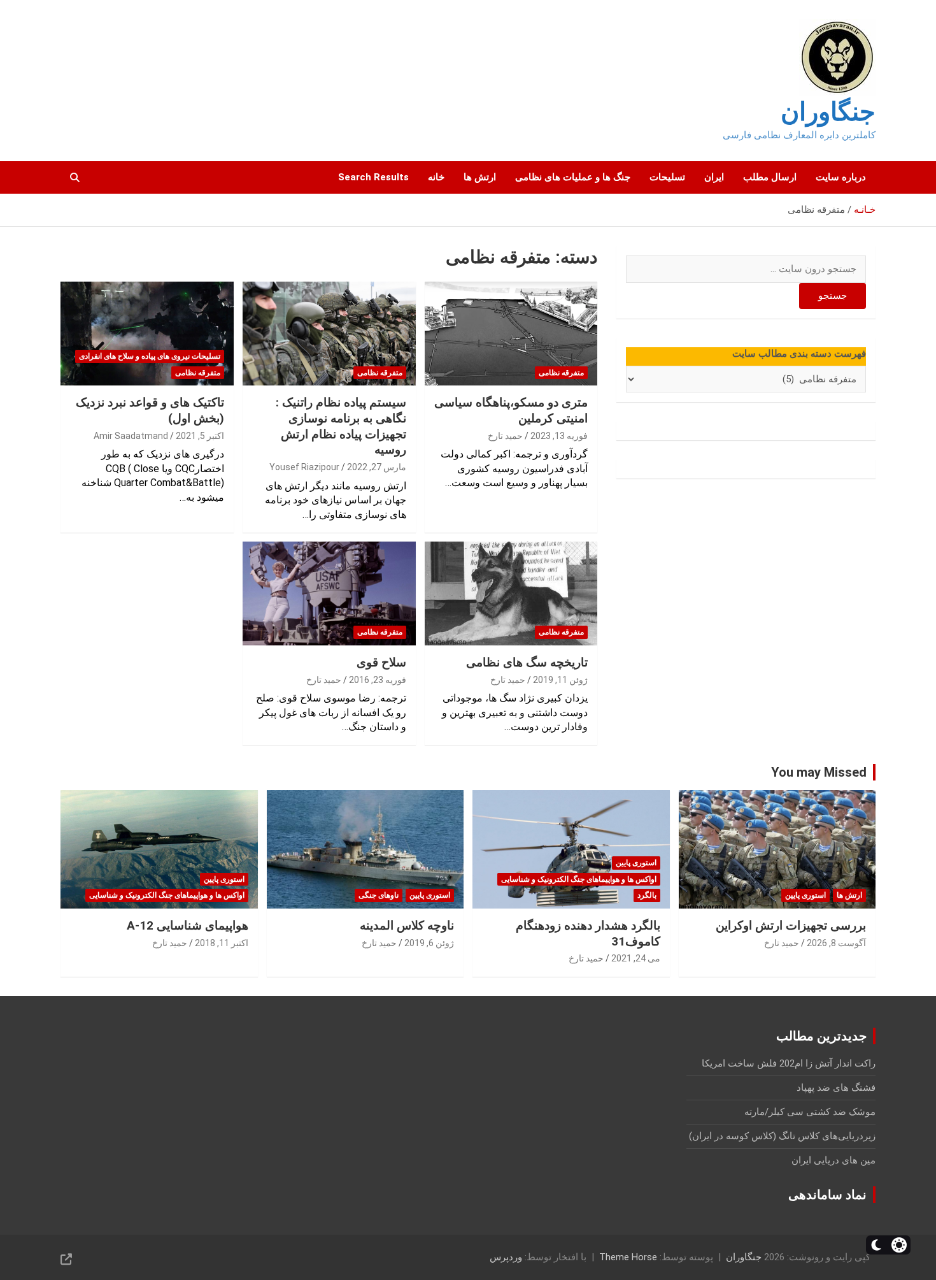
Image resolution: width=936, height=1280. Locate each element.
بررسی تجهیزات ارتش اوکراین (791, 925)
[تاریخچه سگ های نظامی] (511, 593)
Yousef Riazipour (304, 467)
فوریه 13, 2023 (559, 436)
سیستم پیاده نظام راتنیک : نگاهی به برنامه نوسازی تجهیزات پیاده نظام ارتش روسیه (341, 426)
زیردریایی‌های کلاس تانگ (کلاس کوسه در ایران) (782, 1136)
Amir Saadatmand (131, 436)
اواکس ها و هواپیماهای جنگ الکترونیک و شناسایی (578, 879)
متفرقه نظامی (561, 372)
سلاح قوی (381, 662)
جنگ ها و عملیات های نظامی (572, 177)
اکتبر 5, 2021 (200, 436)
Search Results (373, 177)
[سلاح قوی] (329, 593)
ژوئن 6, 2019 (429, 943)
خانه (436, 177)
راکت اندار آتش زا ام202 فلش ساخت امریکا (789, 1063)
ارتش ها (480, 177)
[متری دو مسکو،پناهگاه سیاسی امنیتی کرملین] (511, 334)
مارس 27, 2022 (376, 467)
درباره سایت (841, 177)
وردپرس (506, 1257)
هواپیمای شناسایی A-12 (187, 925)
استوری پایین (805, 895)
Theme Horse (628, 1257)
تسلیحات (667, 177)
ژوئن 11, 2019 (560, 680)
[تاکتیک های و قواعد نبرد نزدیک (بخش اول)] (147, 334)
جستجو (832, 295)
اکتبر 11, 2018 (221, 943)
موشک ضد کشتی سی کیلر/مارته (810, 1112)
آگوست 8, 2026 (836, 943)
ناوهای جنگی (378, 895)
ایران (714, 177)
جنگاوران (828, 112)
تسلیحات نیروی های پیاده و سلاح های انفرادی (149, 356)
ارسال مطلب (770, 177)
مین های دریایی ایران (833, 1160)
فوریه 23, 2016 (377, 680)
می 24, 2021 (635, 958)
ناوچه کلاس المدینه (407, 925)
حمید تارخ (505, 436)
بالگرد (646, 895)
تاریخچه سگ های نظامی (527, 662)
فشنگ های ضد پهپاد (836, 1087)
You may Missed (819, 772)
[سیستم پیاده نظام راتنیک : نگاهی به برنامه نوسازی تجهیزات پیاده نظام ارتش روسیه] (329, 334)
